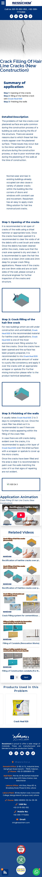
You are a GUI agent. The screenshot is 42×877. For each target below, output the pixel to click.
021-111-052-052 (19, 9)
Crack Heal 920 (15, 99)
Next (26, 677)
